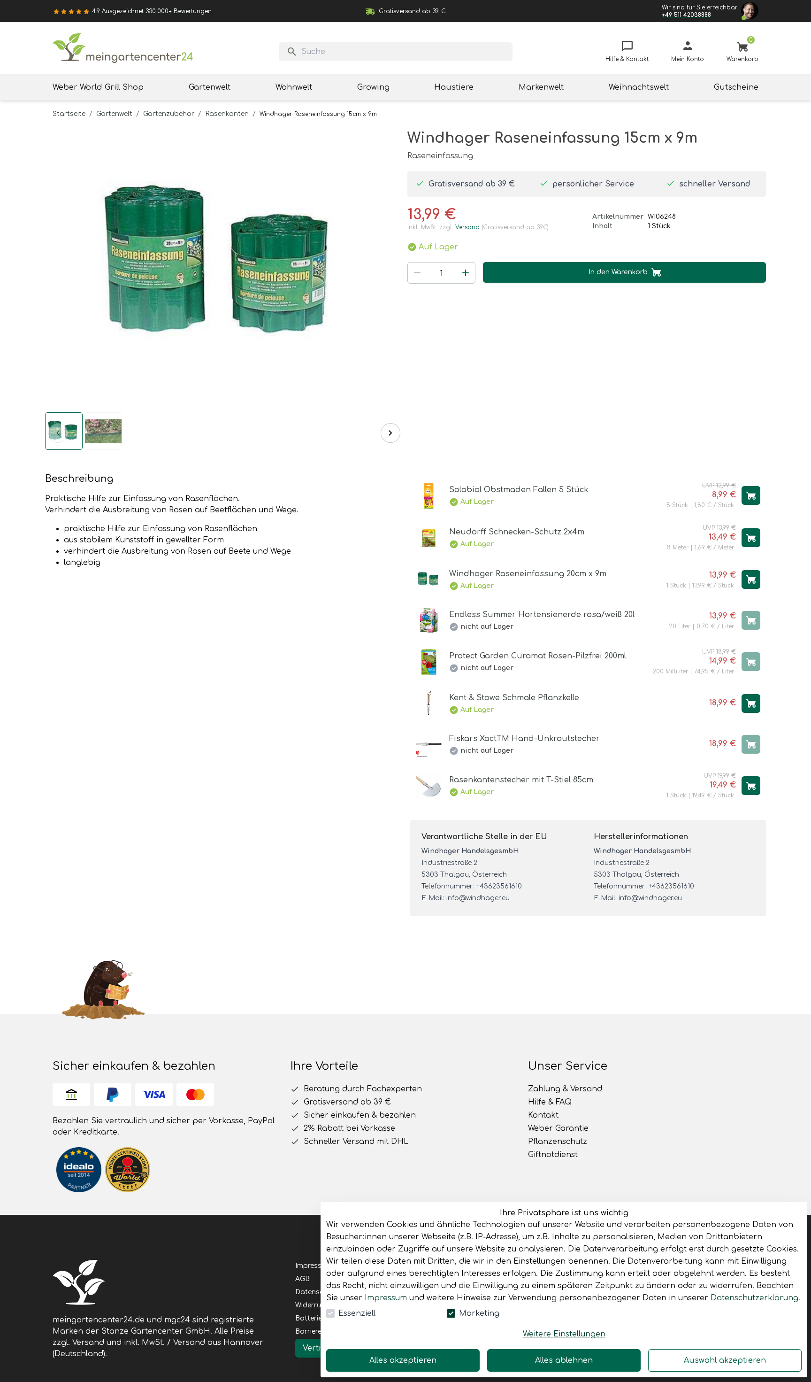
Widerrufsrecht (319, 1305)
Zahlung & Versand (565, 1089)
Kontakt (543, 1115)
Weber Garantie (558, 1128)
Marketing (479, 1313)
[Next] (390, 433)
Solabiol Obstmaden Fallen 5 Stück (518, 490)
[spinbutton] (441, 274)
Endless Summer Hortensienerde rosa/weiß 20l (542, 614)
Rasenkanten (227, 113)
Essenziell (356, 1313)
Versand (467, 227)
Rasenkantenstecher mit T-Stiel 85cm (521, 780)
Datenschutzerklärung (754, 1298)
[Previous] (58, 433)
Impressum (386, 1298)
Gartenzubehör (168, 113)
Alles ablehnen (564, 1360)
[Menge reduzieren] (417, 273)
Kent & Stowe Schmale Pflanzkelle (514, 698)
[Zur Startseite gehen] (123, 48)
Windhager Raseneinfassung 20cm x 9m (527, 574)
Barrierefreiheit (319, 1331)
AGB (302, 1278)
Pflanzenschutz (557, 1141)
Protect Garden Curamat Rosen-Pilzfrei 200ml (537, 656)
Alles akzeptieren (402, 1360)
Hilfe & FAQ (550, 1102)
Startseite (69, 113)
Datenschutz (316, 1292)
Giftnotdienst (553, 1154)
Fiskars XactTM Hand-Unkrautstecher (524, 738)
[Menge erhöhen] (465, 273)
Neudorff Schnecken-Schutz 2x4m (516, 532)
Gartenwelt (114, 113)
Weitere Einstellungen (564, 1334)
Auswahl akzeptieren (725, 1360)
